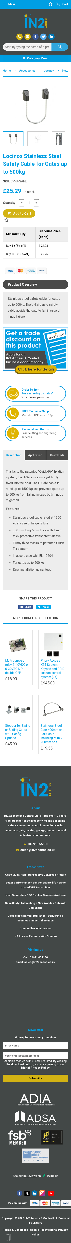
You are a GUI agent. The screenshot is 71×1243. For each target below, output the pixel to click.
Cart (65, 4)
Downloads (57, 455)
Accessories (27, 70)
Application (35, 455)
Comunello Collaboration (35, 928)
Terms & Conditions (15, 1229)
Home (7, 70)
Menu (12, 4)
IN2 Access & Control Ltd (41, 1218)
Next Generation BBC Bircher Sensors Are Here (36, 895)
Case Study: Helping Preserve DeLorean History (35, 874)
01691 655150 (38, 844)
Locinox (49, 70)
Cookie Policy (39, 1229)
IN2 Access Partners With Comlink (35, 936)
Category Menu (37, 58)
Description (13, 455)
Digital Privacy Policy (35, 1068)
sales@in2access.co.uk (37, 850)
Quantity (9, 203)
